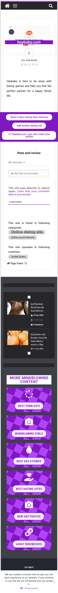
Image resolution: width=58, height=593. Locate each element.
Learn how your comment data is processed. (28, 193)
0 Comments (38, 329)
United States (18, 256)
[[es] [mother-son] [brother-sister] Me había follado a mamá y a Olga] (17, 308)
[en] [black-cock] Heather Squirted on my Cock (38, 342)
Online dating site (27, 232)
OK (21, 588)
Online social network (22, 237)
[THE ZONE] (7, 6)
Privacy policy (31, 588)
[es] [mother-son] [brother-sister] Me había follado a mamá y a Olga (39, 309)
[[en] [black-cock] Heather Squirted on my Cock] (17, 342)
